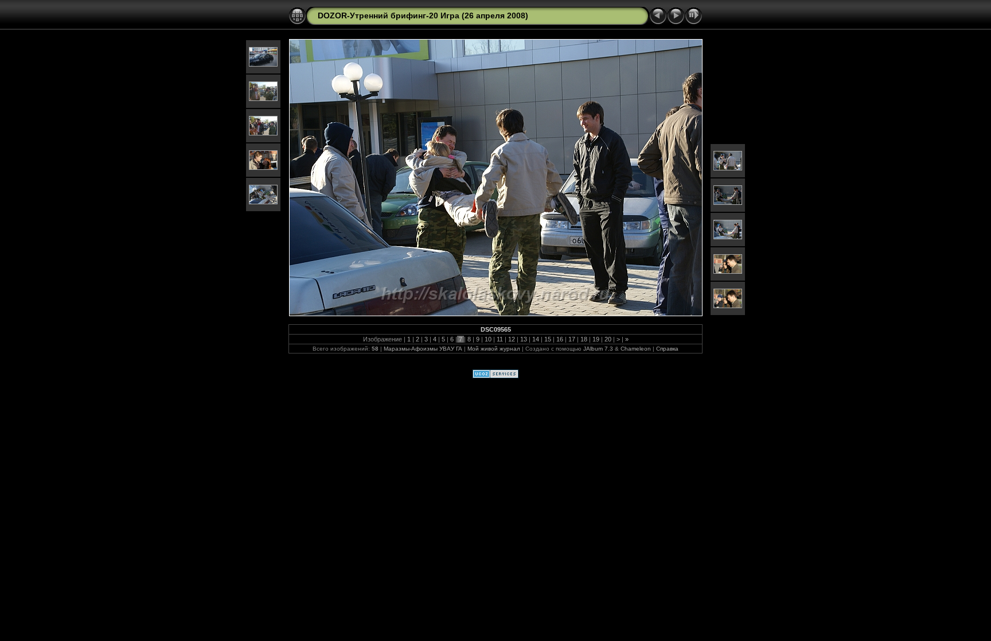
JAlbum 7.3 (598, 348)
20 (608, 339)
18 (584, 339)
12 (511, 339)
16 (560, 339)
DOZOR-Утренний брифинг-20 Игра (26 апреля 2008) (423, 15)
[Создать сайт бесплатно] (495, 376)
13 (523, 339)
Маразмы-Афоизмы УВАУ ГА (423, 348)
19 (596, 339)
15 (548, 339)
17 (572, 339)
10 (488, 339)
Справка (667, 348)
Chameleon (636, 348)
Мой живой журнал (494, 348)
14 (535, 339)
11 (500, 339)
